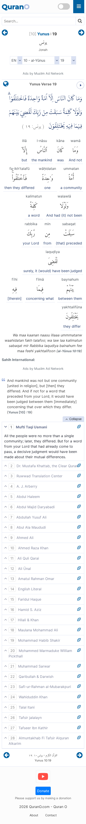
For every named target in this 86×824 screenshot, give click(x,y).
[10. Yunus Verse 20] (81, 33)
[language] (6, 84)
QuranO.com (39, 806)
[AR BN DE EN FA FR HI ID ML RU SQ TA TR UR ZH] (16, 60)
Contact (51, 815)
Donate (43, 791)
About (34, 815)
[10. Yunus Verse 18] (5, 33)
